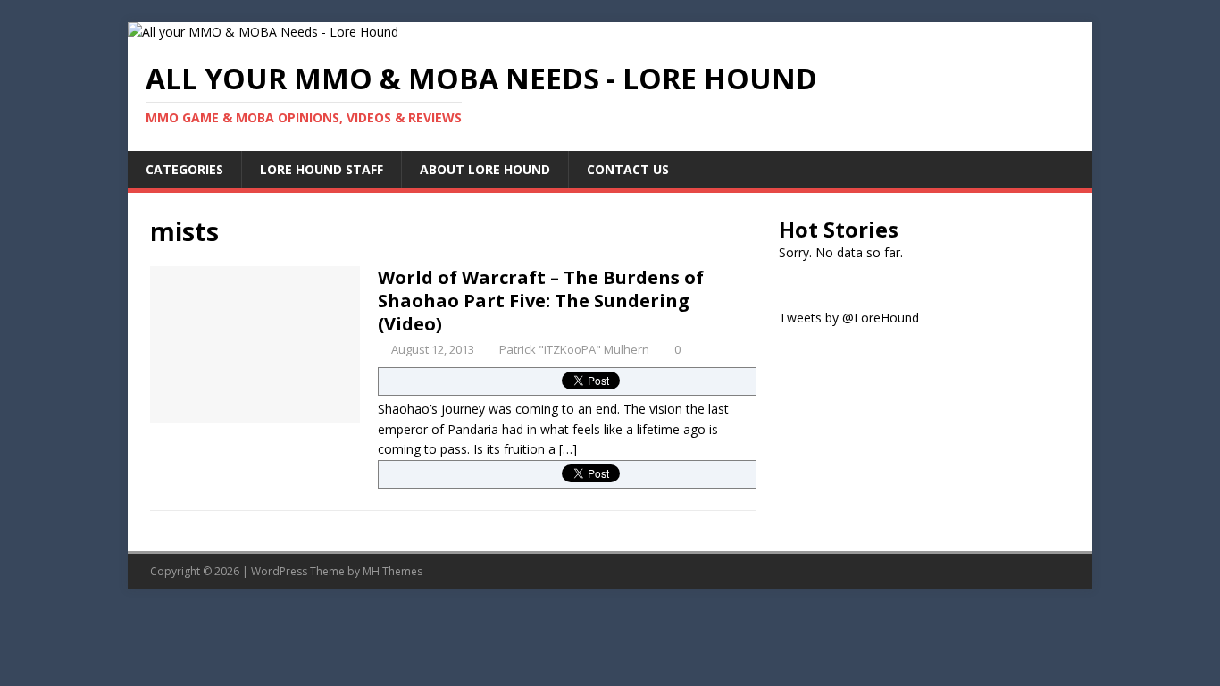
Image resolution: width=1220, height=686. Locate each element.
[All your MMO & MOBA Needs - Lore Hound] (263, 31)
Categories (184, 169)
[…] (568, 448)
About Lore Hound (485, 169)
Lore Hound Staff (321, 169)
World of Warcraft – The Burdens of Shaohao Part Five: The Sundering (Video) (541, 300)
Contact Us (628, 169)
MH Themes (392, 571)
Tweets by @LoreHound (849, 317)
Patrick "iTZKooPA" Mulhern (574, 349)
